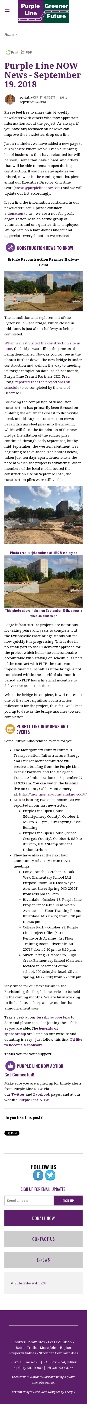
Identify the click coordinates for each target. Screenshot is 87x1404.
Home (9, 35)
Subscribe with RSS (31, 1283)
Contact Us (43, 1239)
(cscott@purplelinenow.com (37, 188)
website (18, 149)
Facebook (41, 1094)
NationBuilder (40, 1377)
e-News (43, 1260)
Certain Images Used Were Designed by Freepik (43, 1392)
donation (15, 213)
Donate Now (43, 1218)
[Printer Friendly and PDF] (18, 52)
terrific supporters (53, 1017)
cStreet (50, 1382)
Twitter (18, 1094)
